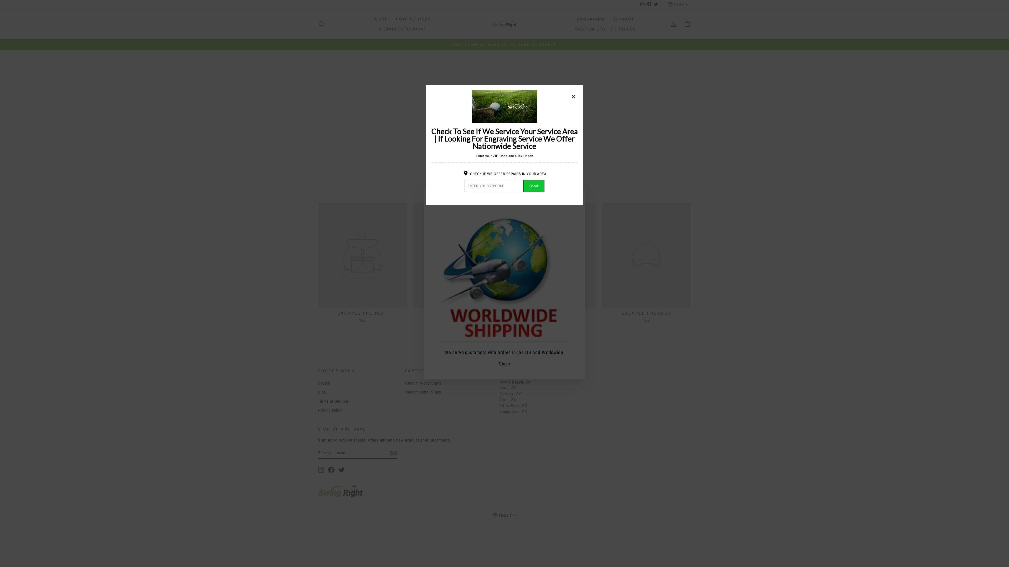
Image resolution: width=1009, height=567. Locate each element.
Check (534, 185)
